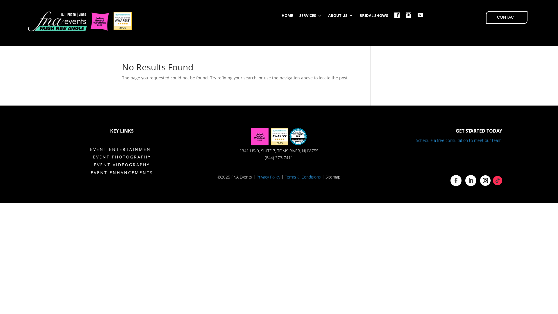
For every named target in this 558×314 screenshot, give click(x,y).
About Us (337, 15)
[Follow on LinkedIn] (470, 180)
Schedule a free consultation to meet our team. (459, 140)
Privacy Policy (268, 177)
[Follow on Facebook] (456, 180)
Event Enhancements (122, 172)
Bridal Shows (374, 15)
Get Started (470, 159)
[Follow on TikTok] (497, 180)
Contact (506, 17)
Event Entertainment (122, 149)
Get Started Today (479, 131)
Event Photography (122, 157)
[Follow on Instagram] (485, 180)
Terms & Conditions (303, 177)
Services (307, 15)
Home (287, 15)
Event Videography (122, 164)
